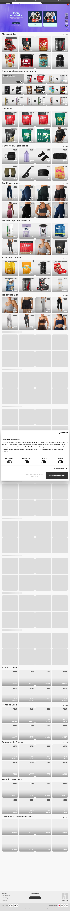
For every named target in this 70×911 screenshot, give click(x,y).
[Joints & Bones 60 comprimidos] (27, 359)
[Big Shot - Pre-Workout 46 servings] (27, 61)
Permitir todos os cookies (57, 475)
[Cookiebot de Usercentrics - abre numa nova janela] (60, 433)
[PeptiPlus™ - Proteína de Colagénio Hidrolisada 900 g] (27, 492)
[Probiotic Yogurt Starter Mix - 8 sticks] (27, 583)
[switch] (26, 461)
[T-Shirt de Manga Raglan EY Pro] (43, 752)
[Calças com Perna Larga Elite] (27, 694)
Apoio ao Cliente (4, 900)
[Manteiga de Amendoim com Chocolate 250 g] (43, 61)
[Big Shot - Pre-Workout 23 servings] (60, 396)
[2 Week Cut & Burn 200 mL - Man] (10, 806)
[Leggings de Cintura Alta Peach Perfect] (10, 322)
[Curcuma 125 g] (60, 529)
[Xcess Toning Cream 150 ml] (27, 790)
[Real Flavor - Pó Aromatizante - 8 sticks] (60, 173)
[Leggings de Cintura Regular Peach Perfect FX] (10, 193)
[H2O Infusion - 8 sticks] (10, 268)
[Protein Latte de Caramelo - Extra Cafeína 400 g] (10, 417)
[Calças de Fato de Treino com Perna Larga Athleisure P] (43, 305)
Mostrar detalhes (59, 468)
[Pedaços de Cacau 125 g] (27, 508)
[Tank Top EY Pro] (27, 752)
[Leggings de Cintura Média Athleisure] (60, 210)
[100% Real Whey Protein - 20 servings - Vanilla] (43, 119)
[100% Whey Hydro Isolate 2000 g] (60, 61)
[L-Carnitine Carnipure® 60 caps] (43, 359)
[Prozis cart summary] (65, 3)
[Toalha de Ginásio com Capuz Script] (60, 769)
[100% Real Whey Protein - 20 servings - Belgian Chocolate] (27, 119)
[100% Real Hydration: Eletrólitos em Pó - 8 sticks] (60, 231)
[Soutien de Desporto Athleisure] (60, 322)
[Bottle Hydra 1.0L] (43, 715)
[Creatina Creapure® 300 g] (60, 44)
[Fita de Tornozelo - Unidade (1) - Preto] (10, 156)
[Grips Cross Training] (10, 173)
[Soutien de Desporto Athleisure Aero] (10, 210)
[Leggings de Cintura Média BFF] (27, 210)
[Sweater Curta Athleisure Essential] (60, 657)
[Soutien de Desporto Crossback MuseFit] (60, 359)
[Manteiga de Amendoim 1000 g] (43, 44)
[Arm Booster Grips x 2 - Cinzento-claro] (10, 732)
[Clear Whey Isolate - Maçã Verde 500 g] (60, 417)
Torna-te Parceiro (5, 897)
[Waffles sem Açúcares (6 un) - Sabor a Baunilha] (27, 545)
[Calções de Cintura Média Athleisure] (10, 694)
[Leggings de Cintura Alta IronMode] (43, 620)
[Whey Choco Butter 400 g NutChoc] (43, 417)
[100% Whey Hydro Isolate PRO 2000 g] (27, 380)
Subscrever (35, 897)
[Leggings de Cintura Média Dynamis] (60, 620)
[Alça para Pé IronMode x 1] (60, 732)
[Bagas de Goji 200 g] (43, 545)
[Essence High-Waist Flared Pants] (27, 603)
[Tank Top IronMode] (27, 769)
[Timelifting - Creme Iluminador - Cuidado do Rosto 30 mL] (10, 790)
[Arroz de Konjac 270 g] (27, 231)
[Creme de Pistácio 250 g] (60, 583)
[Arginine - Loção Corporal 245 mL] (60, 790)
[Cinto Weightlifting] (43, 173)
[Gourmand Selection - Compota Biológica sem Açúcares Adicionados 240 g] (43, 583)
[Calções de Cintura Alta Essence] (10, 678)
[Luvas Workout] (43, 156)
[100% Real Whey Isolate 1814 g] (10, 396)
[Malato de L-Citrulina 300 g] (10, 380)
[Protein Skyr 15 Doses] (60, 285)
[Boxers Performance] (60, 193)
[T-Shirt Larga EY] (27, 641)
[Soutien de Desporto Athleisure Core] (10, 657)
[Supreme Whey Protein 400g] (10, 135)
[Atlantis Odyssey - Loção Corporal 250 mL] (43, 806)
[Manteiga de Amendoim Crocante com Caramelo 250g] (43, 566)
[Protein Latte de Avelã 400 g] (43, 342)
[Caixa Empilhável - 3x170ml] (60, 715)
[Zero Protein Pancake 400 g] (27, 44)
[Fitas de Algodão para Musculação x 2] (27, 173)
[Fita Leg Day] (27, 732)
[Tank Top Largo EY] (10, 641)
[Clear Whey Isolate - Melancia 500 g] (27, 417)
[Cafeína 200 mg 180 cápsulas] (10, 508)
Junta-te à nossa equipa (6, 895)
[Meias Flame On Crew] (10, 769)
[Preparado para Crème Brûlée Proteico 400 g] (27, 529)
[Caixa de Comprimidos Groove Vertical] (43, 732)
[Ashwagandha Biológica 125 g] (27, 566)
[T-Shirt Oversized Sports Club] (60, 135)
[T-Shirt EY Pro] (60, 752)
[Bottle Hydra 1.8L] (27, 156)
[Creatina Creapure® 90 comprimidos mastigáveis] (43, 396)
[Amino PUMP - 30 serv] (43, 268)
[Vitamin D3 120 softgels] (10, 231)
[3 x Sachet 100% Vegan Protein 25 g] (43, 135)
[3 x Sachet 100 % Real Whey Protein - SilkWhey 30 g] (27, 247)
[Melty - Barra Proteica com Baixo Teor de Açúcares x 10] (10, 285)
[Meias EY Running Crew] (43, 769)
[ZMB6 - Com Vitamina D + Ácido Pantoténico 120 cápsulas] (60, 492)
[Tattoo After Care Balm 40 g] (27, 806)
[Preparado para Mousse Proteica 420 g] (43, 529)
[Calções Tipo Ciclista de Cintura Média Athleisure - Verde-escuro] (60, 678)
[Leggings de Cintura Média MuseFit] (60, 603)
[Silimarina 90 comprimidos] (43, 492)
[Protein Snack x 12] (10, 44)
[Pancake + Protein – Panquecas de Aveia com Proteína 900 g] (10, 61)
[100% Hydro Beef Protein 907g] (60, 247)
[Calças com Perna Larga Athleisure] (43, 694)
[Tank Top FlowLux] (43, 641)
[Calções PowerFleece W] (60, 694)
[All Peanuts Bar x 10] (10, 342)
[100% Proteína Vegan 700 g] (27, 135)
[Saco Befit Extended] (60, 156)
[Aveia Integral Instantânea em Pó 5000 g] (27, 342)
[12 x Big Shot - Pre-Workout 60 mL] (43, 380)
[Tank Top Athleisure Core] (60, 641)
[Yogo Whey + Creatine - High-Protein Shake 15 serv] (60, 380)
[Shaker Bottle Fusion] (27, 715)
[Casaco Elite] (27, 657)
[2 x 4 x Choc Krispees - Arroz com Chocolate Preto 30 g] (10, 566)
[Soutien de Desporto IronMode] (43, 657)
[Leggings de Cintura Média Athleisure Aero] (27, 193)
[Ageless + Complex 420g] (10, 359)
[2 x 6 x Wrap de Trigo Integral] (10, 545)
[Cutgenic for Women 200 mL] (43, 790)
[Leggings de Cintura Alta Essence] (10, 603)
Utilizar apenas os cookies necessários (34, 475)
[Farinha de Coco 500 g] (10, 583)
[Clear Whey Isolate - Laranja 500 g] (27, 268)
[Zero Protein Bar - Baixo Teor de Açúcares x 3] (60, 342)
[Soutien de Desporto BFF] (43, 247)
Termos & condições (5, 898)
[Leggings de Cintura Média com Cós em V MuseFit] (10, 620)
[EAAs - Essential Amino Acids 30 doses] (27, 285)
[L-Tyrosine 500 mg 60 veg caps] (27, 396)
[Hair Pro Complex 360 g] (43, 231)
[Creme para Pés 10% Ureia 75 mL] (60, 806)
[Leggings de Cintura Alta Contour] (10, 247)
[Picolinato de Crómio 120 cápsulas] (60, 508)
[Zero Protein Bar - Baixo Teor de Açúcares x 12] (43, 285)
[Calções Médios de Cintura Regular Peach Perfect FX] (27, 305)
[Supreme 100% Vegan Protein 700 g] (60, 119)
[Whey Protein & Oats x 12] (60, 268)
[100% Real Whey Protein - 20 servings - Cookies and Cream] (10, 119)
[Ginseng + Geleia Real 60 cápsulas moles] (43, 508)
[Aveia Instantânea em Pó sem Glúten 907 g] (60, 545)
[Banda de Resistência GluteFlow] (10, 715)
